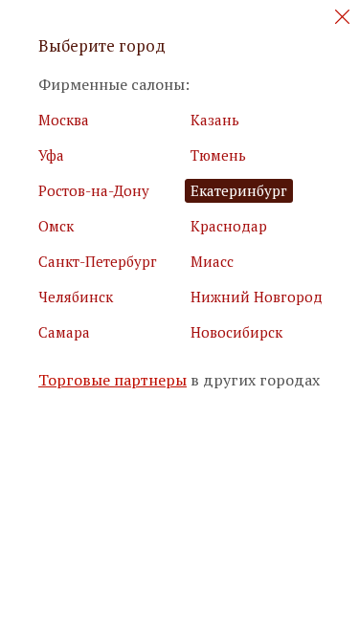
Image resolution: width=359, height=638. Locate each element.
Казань (215, 119)
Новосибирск (236, 331)
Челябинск (75, 296)
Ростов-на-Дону (93, 190)
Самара (64, 331)
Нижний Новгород (257, 296)
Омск (56, 225)
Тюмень (218, 155)
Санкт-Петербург (97, 261)
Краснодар (229, 225)
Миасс (212, 261)
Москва (63, 119)
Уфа (51, 155)
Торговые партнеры (112, 380)
